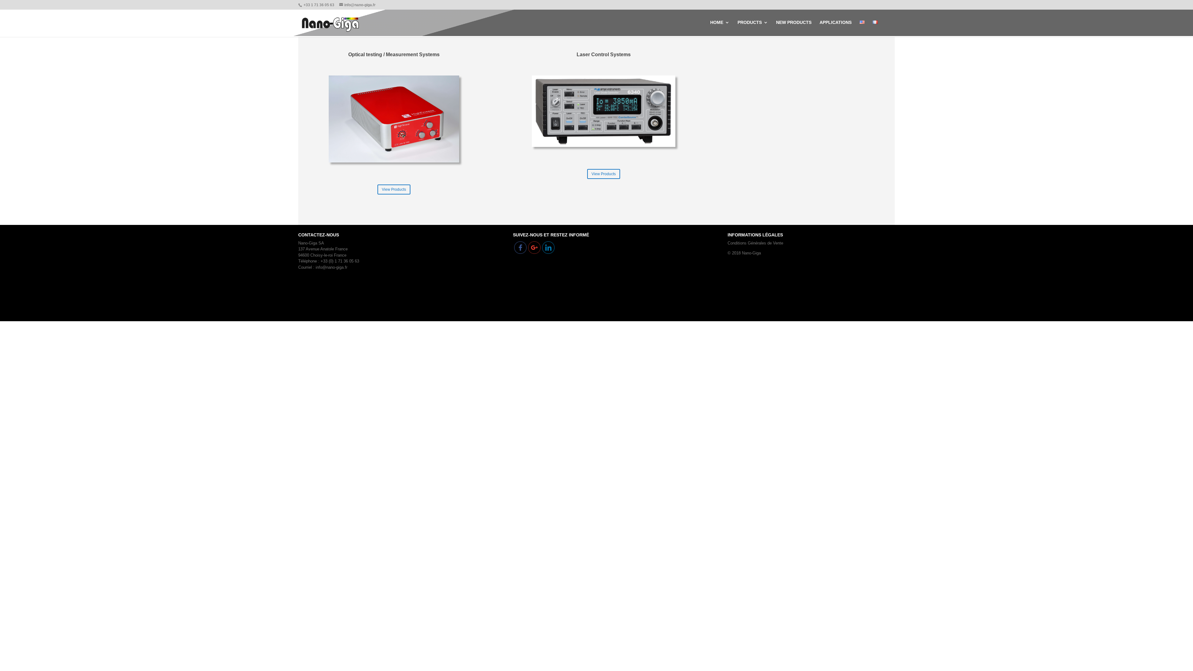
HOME (716, 22)
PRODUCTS (750, 22)
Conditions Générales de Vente (755, 243)
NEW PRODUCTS (793, 22)
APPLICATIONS (836, 22)
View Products (394, 189)
